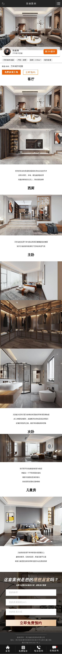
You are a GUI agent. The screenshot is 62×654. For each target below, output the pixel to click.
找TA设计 (50, 51)
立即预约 (30, 72)
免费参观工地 (11, 72)
